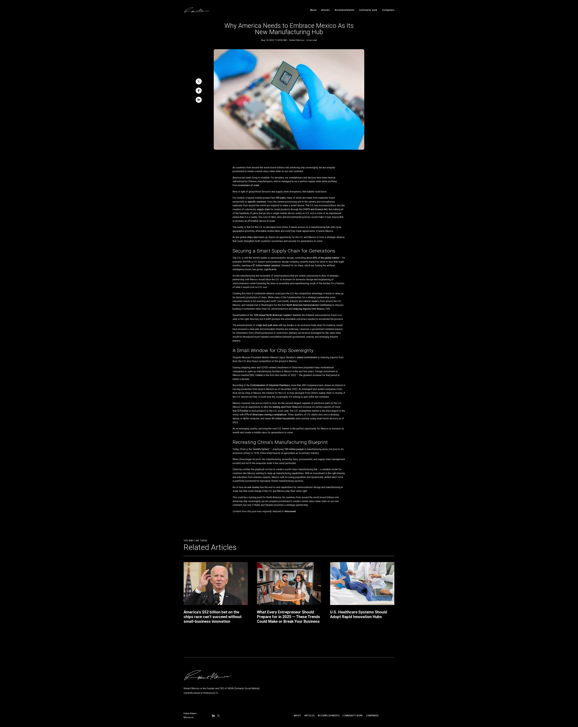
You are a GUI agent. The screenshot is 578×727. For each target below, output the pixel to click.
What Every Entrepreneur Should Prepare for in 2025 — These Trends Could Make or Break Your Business (288, 617)
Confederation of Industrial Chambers (270, 385)
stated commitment (307, 357)
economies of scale (248, 185)
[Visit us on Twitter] (218, 716)
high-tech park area (268, 325)
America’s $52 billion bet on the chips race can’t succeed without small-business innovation (213, 617)
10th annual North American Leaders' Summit (277, 315)
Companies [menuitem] (372, 715)
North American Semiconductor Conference (309, 305)
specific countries (256, 201)
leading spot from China (285, 406)
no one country (251, 487)
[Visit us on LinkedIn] (213, 715)
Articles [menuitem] (309, 715)
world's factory (261, 449)
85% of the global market (326, 257)
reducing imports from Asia (307, 308)
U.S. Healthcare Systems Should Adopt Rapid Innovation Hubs (358, 614)
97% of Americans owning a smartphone (265, 414)
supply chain (263, 209)
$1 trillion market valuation (266, 265)
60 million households (283, 418)
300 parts (281, 197)
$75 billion (243, 410)
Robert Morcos (296, 40)
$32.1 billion (256, 375)
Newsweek (290, 511)
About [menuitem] (297, 715)
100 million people (294, 449)
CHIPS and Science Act (315, 209)
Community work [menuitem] (353, 715)
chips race (252, 237)
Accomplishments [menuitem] (329, 715)
